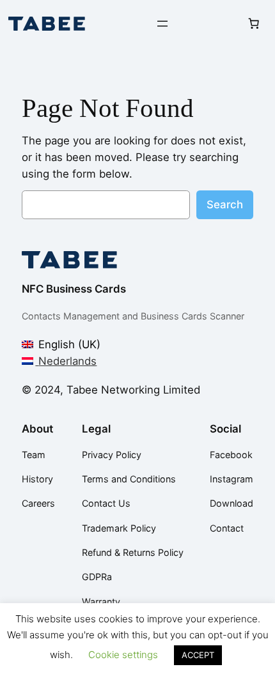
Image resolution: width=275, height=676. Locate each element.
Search (225, 204)
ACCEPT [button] (198, 655)
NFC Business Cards (74, 288)
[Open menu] (162, 23)
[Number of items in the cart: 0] (253, 23)
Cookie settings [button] (123, 655)
